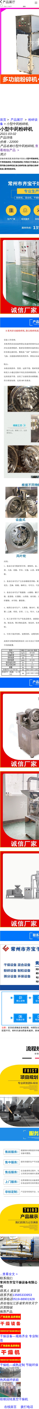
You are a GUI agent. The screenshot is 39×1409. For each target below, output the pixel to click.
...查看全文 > (9, 1274)
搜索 (24, 6)
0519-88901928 (23, 1299)
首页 (3, 119)
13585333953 (22, 1295)
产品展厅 (17, 119)
